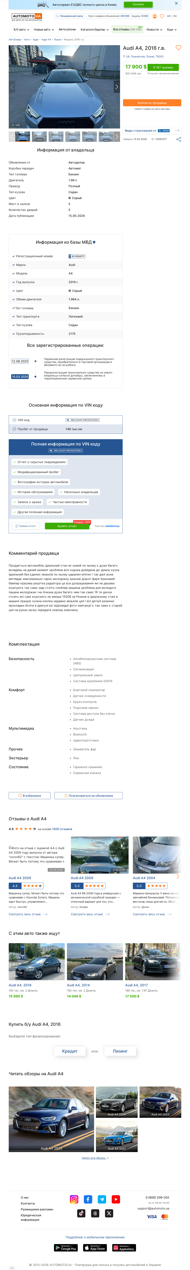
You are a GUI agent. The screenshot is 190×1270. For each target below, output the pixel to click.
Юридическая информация (31, 1217)
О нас (25, 1197)
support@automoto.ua (153, 1208)
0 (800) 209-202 (157, 1197)
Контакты (28, 1203)
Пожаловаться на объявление (90, 795)
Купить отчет (73, 525)
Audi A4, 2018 (20, 985)
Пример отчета (27, 526)
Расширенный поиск (71, 15)
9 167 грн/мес (163, 67)
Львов (57, 39)
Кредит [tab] (70, 1051)
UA (169, 15)
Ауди (35, 39)
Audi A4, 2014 (78, 985)
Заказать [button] (138, 4)
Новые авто (42, 29)
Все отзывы (127, 29)
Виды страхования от (140, 130)
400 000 (125, 15)
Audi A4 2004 (144, 878)
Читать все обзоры (94, 1157)
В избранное (31, 795)
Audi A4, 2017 (136, 985)
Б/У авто (20, 29)
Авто (27, 39)
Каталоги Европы (93, 29)
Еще (170, 29)
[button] (117, 87)
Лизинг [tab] (120, 1051)
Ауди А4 (46, 39)
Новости (153, 29)
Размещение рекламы (37, 1209)
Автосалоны (67, 29)
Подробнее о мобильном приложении (95, 1237)
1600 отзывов (62, 829)
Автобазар (15, 39)
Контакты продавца (152, 103)
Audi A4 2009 (82, 878)
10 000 (144, 15)
